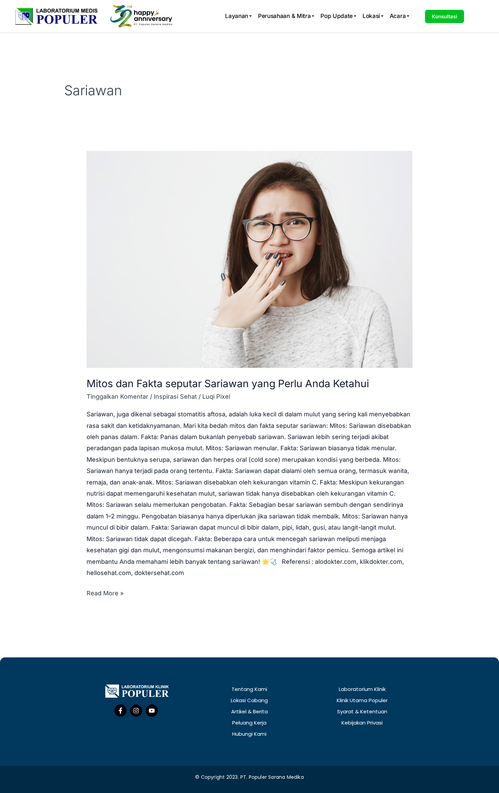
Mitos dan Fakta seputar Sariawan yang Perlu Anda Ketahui (228, 383)
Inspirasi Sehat (175, 396)
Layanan (236, 16)
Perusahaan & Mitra (284, 16)
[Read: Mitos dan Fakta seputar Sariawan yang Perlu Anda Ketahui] (249, 259)
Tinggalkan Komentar (117, 396)
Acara (398, 16)
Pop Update (336, 16)
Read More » (105, 592)
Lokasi (371, 16)
